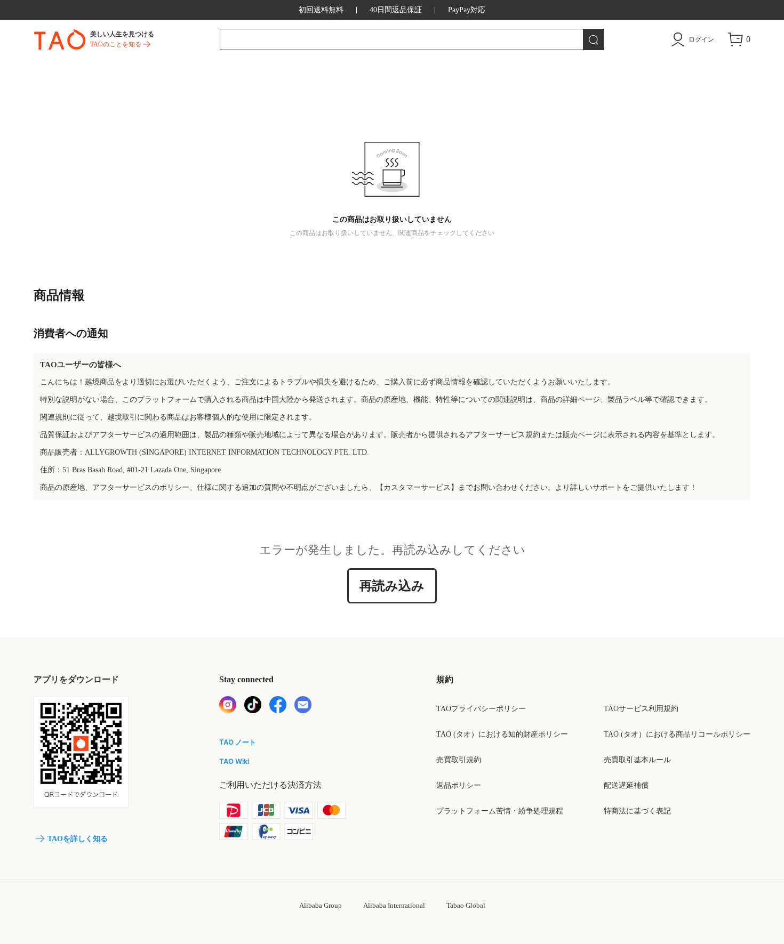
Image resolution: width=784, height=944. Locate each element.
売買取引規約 (458, 760)
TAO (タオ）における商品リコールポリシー (677, 734)
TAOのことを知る (115, 44)
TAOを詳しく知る (77, 839)
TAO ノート (237, 742)
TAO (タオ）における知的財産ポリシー (502, 734)
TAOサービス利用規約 (641, 709)
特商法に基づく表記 (637, 811)
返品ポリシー (458, 785)
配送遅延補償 (626, 785)
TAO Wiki (234, 761)
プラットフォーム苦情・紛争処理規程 (499, 811)
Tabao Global (465, 905)
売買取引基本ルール (637, 760)
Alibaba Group (320, 905)
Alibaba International (394, 905)
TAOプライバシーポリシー (481, 709)
